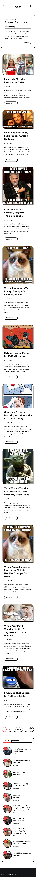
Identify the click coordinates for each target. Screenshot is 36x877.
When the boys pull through (20, 796)
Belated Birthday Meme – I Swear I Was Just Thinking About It (22, 831)
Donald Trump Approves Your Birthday (22, 750)
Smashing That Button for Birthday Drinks (17, 694)
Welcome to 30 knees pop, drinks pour (21, 819)
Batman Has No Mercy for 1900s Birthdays (16, 354)
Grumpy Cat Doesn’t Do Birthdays (22, 762)
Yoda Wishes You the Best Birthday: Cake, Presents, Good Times (16, 491)
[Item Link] (18, 64)
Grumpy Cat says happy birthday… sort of (22, 843)
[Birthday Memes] (18, 6)
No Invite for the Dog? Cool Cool (21, 773)
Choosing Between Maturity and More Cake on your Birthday (18, 415)
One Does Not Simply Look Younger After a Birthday (16, 135)
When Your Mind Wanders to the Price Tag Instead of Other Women (16, 630)
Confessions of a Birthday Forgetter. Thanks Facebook (15, 212)
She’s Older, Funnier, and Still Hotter (22, 854)
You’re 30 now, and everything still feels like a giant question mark (22, 808)
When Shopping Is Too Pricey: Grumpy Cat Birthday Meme (16, 291)
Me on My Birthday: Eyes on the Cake (15, 81)
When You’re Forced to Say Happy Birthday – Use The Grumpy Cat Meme (17, 571)
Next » (31, 729)
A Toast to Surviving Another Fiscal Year (20, 785)
